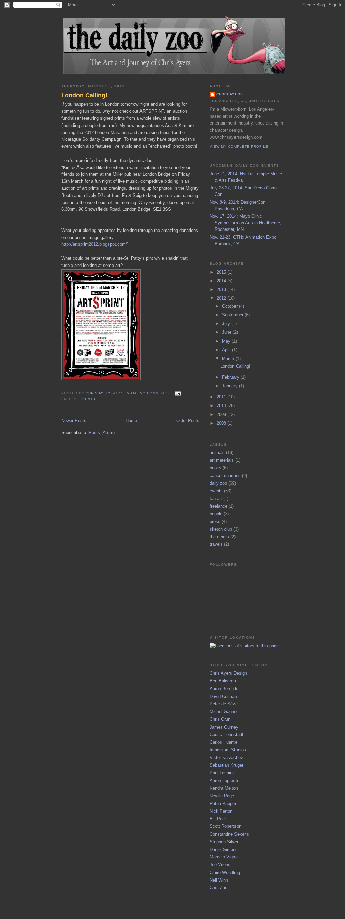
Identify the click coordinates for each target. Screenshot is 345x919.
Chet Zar (218, 887)
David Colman (223, 696)
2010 (222, 405)
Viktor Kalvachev (226, 757)
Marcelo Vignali (225, 856)
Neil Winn (219, 880)
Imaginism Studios (228, 749)
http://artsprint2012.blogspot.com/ (94, 244)
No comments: (156, 393)
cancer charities (225, 475)
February (231, 377)
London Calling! (84, 95)
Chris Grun (220, 719)
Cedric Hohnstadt (226, 734)
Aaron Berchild (224, 688)
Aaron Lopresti (224, 780)
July (226, 323)
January (230, 385)
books (215, 467)
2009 (222, 414)
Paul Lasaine (222, 772)
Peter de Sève (224, 703)
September (233, 314)
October (230, 306)
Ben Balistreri (223, 680)
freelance (218, 506)
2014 (222, 280)
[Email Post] (178, 393)
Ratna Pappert (224, 803)
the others (219, 536)
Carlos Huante (223, 742)
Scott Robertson (225, 826)
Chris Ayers (229, 94)
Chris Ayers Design (228, 673)
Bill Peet (218, 818)
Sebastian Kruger (226, 765)
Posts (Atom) (102, 432)
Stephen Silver (224, 841)
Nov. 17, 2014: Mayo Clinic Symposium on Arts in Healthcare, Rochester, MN (245, 223)
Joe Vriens (220, 864)
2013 (222, 289)
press (215, 521)
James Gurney (224, 727)
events (87, 399)
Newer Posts (73, 420)
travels (216, 544)
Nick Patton (221, 811)
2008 (222, 423)
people (216, 513)
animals (217, 452)
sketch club (221, 529)
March (229, 358)
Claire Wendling (225, 872)
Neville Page (222, 795)
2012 (222, 298)
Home (131, 420)
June (227, 332)
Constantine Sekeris (229, 834)
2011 (222, 396)
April (227, 349)
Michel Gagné (223, 711)
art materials (222, 460)
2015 (222, 272)
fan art (216, 498)
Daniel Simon (223, 849)
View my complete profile (239, 146)
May (227, 341)
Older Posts (187, 420)
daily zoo (218, 483)
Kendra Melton (224, 788)
